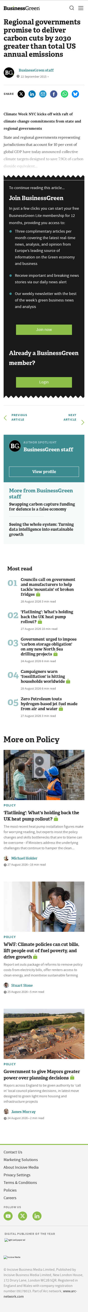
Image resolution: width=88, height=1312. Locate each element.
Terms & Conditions (20, 1182)
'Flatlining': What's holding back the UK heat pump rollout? (47, 616)
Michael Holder (24, 858)
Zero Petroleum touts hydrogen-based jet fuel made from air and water (49, 704)
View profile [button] (44, 471)
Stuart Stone (22, 985)
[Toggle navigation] (79, 8)
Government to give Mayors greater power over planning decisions (42, 1075)
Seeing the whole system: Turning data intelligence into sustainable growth (41, 529)
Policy (10, 805)
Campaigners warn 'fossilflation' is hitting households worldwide (43, 676)
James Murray (23, 1111)
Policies (10, 1190)
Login (44, 382)
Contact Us (13, 1152)
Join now (44, 329)
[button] (71, 8)
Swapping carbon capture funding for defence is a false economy (42, 507)
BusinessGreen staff (36, 70)
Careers (10, 1198)
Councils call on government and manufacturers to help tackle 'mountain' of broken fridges (48, 587)
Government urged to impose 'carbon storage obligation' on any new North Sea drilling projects (48, 647)
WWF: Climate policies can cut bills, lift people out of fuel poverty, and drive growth (41, 950)
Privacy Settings (17, 1175)
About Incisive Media (21, 1167)
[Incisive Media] (12, 1256)
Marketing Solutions (21, 1159)
